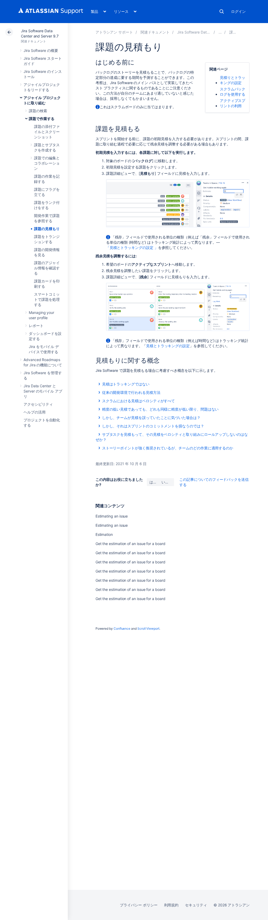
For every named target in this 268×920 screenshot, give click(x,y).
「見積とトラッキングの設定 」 (132, 247)
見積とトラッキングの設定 (168, 346)
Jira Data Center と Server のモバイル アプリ (43, 391)
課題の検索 (38, 110)
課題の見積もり (47, 228)
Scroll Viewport (148, 628)
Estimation (104, 534)
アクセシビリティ (38, 404)
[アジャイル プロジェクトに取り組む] (220, 32)
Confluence (122, 628)
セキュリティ (196, 905)
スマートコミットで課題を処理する (47, 299)
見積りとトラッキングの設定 (232, 80)
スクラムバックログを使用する (232, 91)
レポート (36, 325)
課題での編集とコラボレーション (47, 163)
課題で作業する (41, 118)
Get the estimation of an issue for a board (130, 543)
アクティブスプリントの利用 (232, 103)
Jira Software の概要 (41, 50)
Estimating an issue (112, 516)
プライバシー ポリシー (138, 905)
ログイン (238, 11)
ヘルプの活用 (35, 412)
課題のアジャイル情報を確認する (47, 267)
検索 (221, 11)
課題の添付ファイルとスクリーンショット (47, 131)
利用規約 (171, 905)
